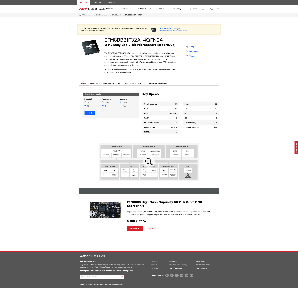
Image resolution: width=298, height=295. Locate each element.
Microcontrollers (88, 15)
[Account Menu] (203, 9)
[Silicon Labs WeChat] (186, 275)
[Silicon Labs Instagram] (172, 275)
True (106, 106)
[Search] (218, 9)
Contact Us (173, 261)
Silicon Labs (83, 2)
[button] (296, 147)
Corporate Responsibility (178, 265)
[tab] (83, 84)
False (107, 102)
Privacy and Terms (203, 265)
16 (88, 102)
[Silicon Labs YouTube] (181, 275)
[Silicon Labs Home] (80, 15)
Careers (154, 265)
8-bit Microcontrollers (102, 15)
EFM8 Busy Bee (117, 15)
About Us (154, 261)
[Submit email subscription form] (122, 277)
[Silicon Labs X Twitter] (177, 275)
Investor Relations (175, 268)
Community (111, 2)
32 (88, 106)
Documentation (97, 2)
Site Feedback (201, 268)
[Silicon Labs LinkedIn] (167, 275)
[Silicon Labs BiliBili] (191, 275)
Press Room (200, 261)
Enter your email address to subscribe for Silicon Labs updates (106, 271)
